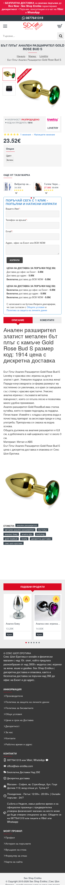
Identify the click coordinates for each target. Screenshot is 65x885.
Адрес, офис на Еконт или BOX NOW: (26, 242)
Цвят (8, 155)
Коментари (47, 320)
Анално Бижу (13, 623)
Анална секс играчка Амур (48, 623)
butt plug (40, 534)
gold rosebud (11, 538)
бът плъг (42, 529)
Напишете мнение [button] (44, 134)
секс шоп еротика (13, 543)
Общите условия (36, 307)
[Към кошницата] (60, 26)
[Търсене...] (60, 35)
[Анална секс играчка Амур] (47, 608)
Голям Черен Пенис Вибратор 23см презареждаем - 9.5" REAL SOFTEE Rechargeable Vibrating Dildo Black (53, 184)
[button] (10, 70)
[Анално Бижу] (18, 608)
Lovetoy (44, 56)
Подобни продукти (32, 586)
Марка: (32, 56)
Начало (21, 56)
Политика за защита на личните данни (27, 310)
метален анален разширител (19, 529)
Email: (9, 231)
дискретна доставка (41, 538)
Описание (18, 320)
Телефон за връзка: (16, 220)
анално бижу (11, 534)
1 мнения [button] (25, 134)
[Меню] (5, 26)
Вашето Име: (13, 208)
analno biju (27, 534)
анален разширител (27, 525)
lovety (24, 538)
